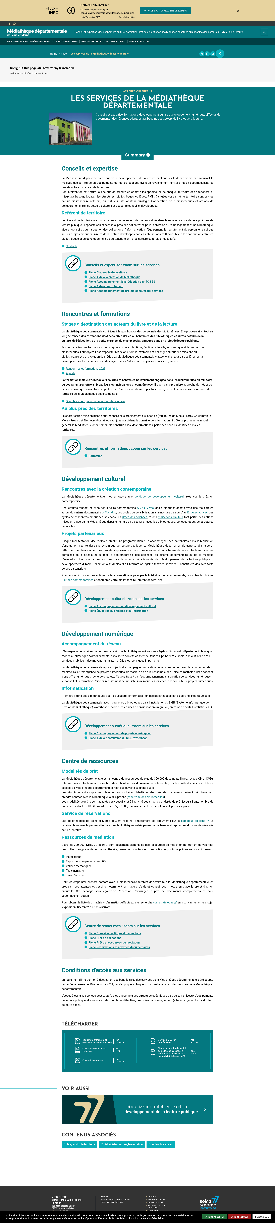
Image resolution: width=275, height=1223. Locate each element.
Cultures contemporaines (77, 580)
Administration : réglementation (123, 1144)
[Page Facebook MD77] (9, 24)
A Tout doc (109, 512)
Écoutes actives (197, 512)
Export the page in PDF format (207, 53)
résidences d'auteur (170, 517)
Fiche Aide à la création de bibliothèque (114, 277)
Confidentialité (155, 1202)
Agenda (70, 373)
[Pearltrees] (14, 24)
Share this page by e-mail (212, 53)
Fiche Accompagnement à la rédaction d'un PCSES (122, 281)
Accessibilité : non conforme (157, 1206)
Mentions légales (156, 1199)
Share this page (220, 53)
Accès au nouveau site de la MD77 (167, 10)
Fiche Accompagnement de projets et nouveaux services (126, 291)
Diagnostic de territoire (81, 1144)
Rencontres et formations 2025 (85, 368)
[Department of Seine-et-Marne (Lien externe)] (209, 1208)
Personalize (262, 1217)
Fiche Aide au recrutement (106, 286)
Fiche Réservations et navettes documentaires (119, 947)
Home (53, 53)
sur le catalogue (163, 902)
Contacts (71, 246)
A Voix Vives (145, 508)
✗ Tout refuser (239, 1217)
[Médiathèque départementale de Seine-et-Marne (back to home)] (37, 32)
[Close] (238, 10)
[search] (264, 32)
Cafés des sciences (134, 517)
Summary (135, 155)
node (64, 53)
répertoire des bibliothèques (146, 797)
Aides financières (162, 1144)
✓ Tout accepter (214, 1217)
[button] (17, 41)
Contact (152, 1197)
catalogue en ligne (193, 821)
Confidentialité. (155, 1218)
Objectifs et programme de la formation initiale (95, 401)
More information (126, 17)
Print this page (201, 53)
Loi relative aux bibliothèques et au (161, 1109)
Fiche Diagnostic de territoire (108, 272)
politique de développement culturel (159, 496)
